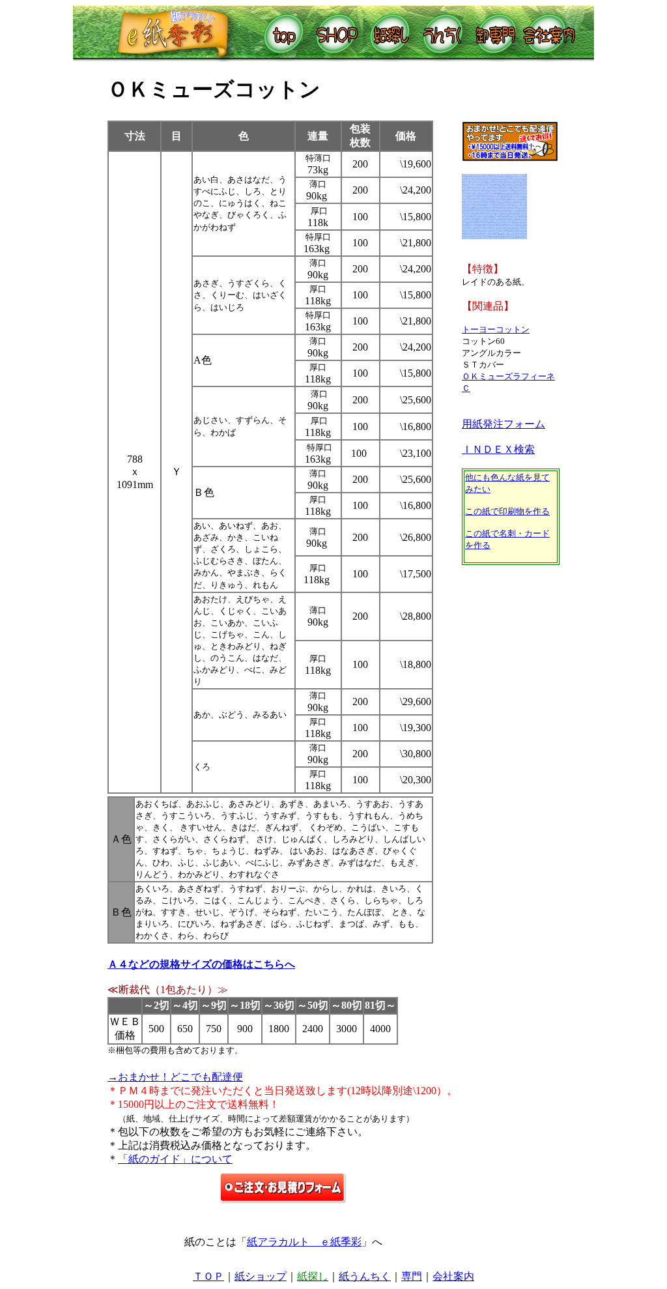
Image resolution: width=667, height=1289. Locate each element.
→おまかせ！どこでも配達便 (175, 1076)
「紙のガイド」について (175, 1159)
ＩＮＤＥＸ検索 (498, 449)
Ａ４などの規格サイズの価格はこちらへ (201, 964)
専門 (411, 1276)
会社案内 (453, 1276)
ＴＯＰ (208, 1276)
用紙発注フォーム (503, 423)
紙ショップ (260, 1276)
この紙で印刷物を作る (507, 511)
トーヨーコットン (496, 329)
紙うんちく (365, 1276)
